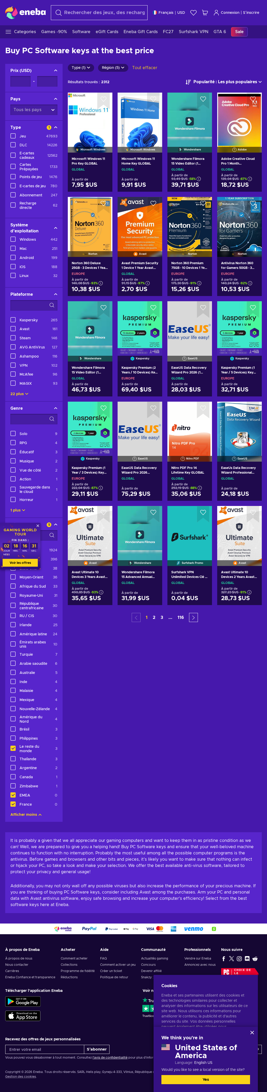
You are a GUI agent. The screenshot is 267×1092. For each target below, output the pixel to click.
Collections (69, 964)
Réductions (69, 977)
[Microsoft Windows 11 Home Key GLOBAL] (140, 116)
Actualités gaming (154, 958)
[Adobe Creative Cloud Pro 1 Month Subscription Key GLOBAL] (239, 116)
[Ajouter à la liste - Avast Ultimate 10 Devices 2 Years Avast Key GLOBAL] (253, 514)
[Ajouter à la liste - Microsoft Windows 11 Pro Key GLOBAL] (103, 101)
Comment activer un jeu (118, 964)
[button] (193, 617)
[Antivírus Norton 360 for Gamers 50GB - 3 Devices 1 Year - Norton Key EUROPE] (239, 220)
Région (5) (111, 68)
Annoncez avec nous (200, 964)
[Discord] (247, 958)
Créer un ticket (111, 971)
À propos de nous (18, 958)
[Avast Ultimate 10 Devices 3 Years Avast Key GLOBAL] (90, 529)
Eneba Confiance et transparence (30, 977)
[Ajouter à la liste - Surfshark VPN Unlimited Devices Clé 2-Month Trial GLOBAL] (203, 514)
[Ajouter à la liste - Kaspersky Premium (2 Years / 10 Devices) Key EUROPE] (153, 309)
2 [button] (154, 618)
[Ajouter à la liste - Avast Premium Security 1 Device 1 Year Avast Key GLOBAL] (153, 205)
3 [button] (162, 618)
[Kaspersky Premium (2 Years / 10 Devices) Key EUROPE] (140, 324)
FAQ (103, 958)
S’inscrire (251, 13)
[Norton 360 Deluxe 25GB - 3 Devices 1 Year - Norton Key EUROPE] (90, 220)
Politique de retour (114, 977)
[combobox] (99, 12)
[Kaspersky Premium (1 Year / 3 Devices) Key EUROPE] (90, 425)
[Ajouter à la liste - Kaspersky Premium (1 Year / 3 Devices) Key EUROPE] (103, 410)
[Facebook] (223, 958)
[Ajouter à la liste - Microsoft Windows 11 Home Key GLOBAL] (153, 101)
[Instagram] (239, 958)
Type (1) (79, 68)
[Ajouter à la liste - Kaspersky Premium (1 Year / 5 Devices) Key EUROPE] (253, 309)
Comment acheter (74, 958)
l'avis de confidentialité (110, 1057)
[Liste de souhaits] (193, 12)
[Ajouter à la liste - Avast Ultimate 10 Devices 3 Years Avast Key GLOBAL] (103, 514)
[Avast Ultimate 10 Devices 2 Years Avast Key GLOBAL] (239, 529)
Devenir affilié (151, 971)
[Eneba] (25, 12)
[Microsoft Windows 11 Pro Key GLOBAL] (90, 116)
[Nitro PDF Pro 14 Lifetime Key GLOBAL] (189, 425)
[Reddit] (255, 958)
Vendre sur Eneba (197, 958)
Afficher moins (23, 815)
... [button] (170, 618)
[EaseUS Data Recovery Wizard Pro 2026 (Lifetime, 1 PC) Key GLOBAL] (140, 425)
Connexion (230, 13)
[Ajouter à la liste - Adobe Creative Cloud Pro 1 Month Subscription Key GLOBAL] (253, 101)
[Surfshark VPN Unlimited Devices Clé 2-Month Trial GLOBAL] (189, 529)
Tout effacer (144, 68)
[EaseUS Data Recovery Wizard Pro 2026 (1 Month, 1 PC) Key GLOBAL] (189, 324)
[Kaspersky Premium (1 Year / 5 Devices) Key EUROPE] (239, 324)
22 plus (17, 394)
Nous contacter (16, 964)
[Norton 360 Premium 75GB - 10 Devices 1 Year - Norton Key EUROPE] (189, 220)
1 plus (15, 510)
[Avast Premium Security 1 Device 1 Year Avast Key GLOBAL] (140, 220)
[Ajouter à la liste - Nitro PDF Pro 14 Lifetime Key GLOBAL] (203, 410)
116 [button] (181, 618)
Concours (148, 964)
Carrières (12, 971)
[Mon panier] (205, 12)
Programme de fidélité (78, 971)
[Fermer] (252, 1032)
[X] (231, 958)
